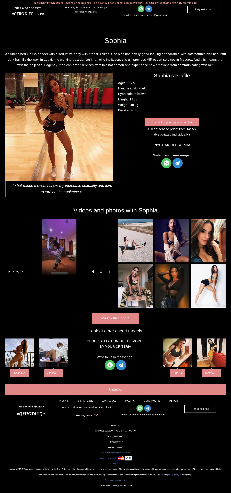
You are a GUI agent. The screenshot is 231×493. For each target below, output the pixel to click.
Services (96, 22)
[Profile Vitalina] (53, 352)
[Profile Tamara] (211, 352)
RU (42, 14)
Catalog (120, 22)
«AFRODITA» (23, 14)
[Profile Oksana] (19, 352)
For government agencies (115, 480)
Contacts (162, 22)
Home (64, 400)
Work (141, 22)
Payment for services (108, 458)
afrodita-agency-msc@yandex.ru (148, 15)
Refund (115, 464)
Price (173, 400)
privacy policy (173, 475)
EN (38, 14)
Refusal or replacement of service (115, 453)
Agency (72, 22)
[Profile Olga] (177, 352)
